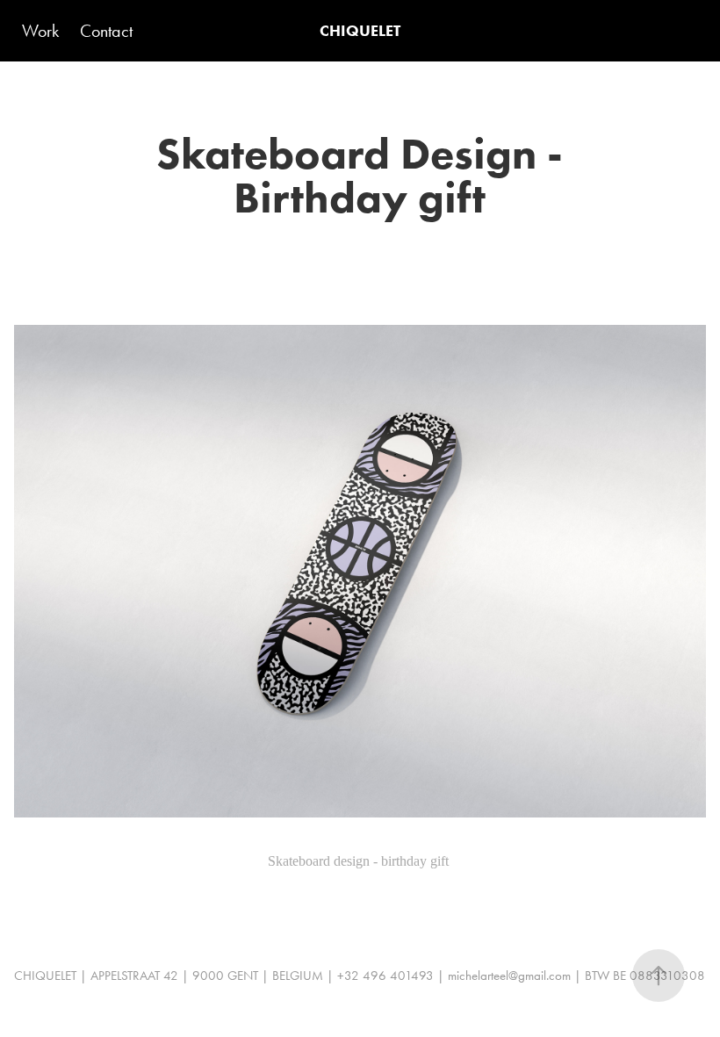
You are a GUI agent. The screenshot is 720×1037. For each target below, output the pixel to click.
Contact (106, 30)
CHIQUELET (360, 30)
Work (40, 30)
